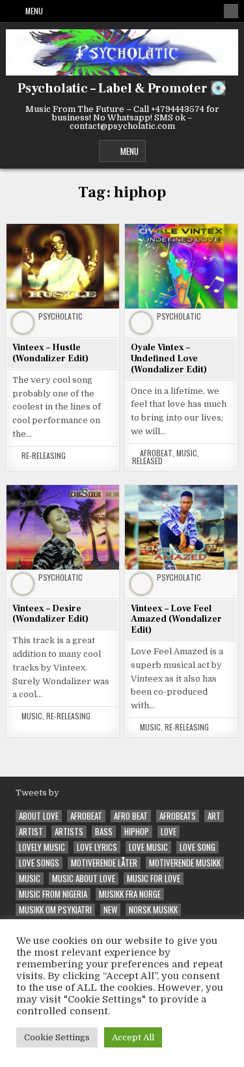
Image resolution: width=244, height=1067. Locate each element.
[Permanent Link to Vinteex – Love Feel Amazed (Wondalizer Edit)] (181, 527)
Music (186, 453)
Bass (104, 831)
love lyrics (97, 847)
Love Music (148, 847)
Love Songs (39, 863)
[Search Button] (231, 11)
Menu (34, 10)
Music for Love (153, 878)
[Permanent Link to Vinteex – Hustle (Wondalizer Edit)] (63, 266)
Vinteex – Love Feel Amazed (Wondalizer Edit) (176, 620)
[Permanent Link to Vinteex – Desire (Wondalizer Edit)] (63, 527)
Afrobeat (156, 453)
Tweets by (37, 792)
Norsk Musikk (153, 910)
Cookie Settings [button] (57, 1037)
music (29, 878)
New (110, 910)
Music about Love (83, 878)
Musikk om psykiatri (55, 910)
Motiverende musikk (185, 863)
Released (147, 461)
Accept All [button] (133, 1037)
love (168, 831)
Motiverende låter (104, 863)
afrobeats (177, 816)
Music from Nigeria (53, 894)
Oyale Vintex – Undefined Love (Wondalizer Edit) (169, 359)
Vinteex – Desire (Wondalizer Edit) (50, 614)
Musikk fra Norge (130, 894)
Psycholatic (60, 316)
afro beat (131, 816)
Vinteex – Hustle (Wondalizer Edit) (50, 353)
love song (197, 847)
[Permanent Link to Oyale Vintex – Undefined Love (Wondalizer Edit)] (181, 266)
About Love (39, 816)
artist (31, 831)
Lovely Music (42, 847)
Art (214, 816)
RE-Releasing (43, 456)
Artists (69, 831)
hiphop (136, 831)
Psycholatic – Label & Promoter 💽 (122, 88)
